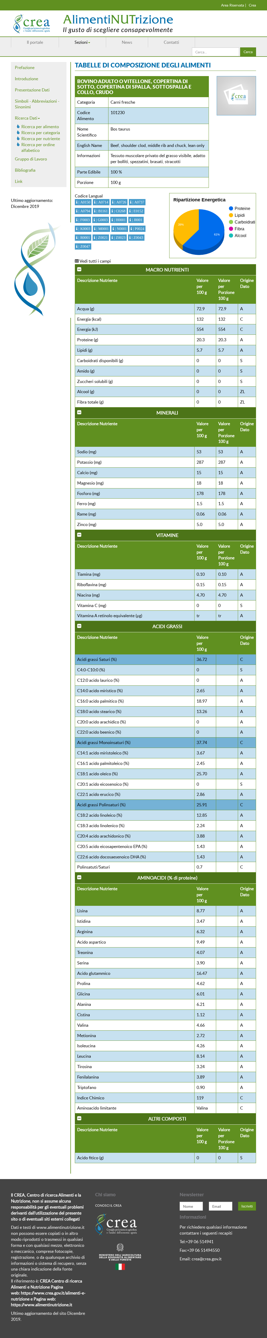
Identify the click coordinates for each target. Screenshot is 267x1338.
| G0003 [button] (101, 220)
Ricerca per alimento (40, 126)
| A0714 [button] (101, 202)
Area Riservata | (233, 5)
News (127, 42)
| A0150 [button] (83, 202)
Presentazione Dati (32, 90)
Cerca (248, 51)
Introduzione (26, 79)
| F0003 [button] (83, 220)
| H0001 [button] (119, 220)
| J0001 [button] (136, 220)
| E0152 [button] (137, 211)
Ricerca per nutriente (40, 138)
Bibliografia (25, 170)
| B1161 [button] (101, 211)
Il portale (35, 42)
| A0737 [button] (137, 202)
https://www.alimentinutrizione (40, 1305)
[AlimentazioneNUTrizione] (109, 23)
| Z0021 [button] (101, 237)
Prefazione (24, 67)
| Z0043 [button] (137, 237)
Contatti (171, 42)
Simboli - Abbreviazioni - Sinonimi (37, 104)
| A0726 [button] (119, 202)
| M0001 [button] (102, 229)
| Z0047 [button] (83, 246)
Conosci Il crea (108, 1205)
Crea (252, 5)
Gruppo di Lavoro (31, 159)
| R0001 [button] (83, 237)
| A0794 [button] (83, 211)
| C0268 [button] (119, 211)
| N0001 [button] (120, 229)
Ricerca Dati (26, 118)
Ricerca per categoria (40, 132)
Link (18, 181)
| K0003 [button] (83, 229)
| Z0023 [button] (119, 237)
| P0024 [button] (138, 229)
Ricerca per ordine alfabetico (38, 147)
